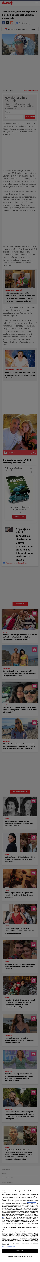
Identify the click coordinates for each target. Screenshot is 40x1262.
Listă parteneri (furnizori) (8, 1246)
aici (3, 1217)
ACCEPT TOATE (20, 1250)
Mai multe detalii (31, 1202)
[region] (20, 1223)
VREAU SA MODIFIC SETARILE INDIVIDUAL (20, 1256)
